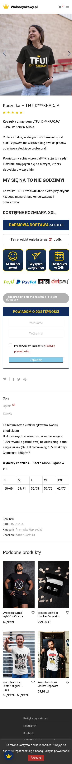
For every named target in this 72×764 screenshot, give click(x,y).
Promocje (21, 529)
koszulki (30, 534)
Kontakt (28, 733)
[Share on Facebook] (13, 379)
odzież (20, 534)
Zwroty (7, 413)
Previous (3, 54)
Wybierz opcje (9, 622)
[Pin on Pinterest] (25, 379)
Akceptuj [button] (36, 757)
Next (68, 54)
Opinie (9, 406)
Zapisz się (36, 359)
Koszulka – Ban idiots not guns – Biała (13, 686)
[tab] (36, 398)
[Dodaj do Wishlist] (6, 379)
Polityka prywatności (35, 718)
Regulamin (29, 725)
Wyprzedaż (35, 529)
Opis (6, 398)
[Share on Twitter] (19, 379)
